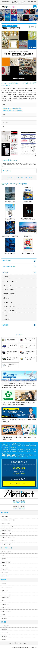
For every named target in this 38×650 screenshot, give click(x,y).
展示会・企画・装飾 (9, 310)
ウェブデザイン (5, 555)
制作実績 (5, 272)
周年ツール (6, 298)
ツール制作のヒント (9, 266)
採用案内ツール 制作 (6, 533)
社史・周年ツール (5, 569)
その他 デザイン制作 (6, 544)
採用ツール (4, 565)
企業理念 (4, 639)
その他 (5, 315)
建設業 (8, 455)
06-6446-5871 (19, 468)
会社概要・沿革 (5, 625)
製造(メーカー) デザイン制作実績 (12, 108)
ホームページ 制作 (6, 523)
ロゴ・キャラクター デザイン (8, 540)
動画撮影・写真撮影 (6, 562)
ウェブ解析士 (5, 572)
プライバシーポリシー (21, 643)
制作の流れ (4, 629)
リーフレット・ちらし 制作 (8, 526)
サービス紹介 (7, 260)
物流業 (13, 455)
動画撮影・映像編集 (9, 293)
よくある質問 (5, 632)
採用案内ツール (7, 302)
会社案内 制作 (5, 516)
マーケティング (5, 576)
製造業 (3, 455)
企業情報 (5, 325)
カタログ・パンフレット (10, 281)
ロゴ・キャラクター (9, 306)
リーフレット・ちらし (9, 289)
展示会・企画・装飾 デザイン (8, 537)
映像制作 (4, 558)
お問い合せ (12, 643)
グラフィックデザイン (6, 551)
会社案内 (5, 276)
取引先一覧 (4, 636)
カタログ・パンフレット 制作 (8, 519)
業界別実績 (6, 319)
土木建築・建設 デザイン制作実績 (12, 110)
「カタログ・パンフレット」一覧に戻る (19, 177)
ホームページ (7, 285)
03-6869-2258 (19, 474)
